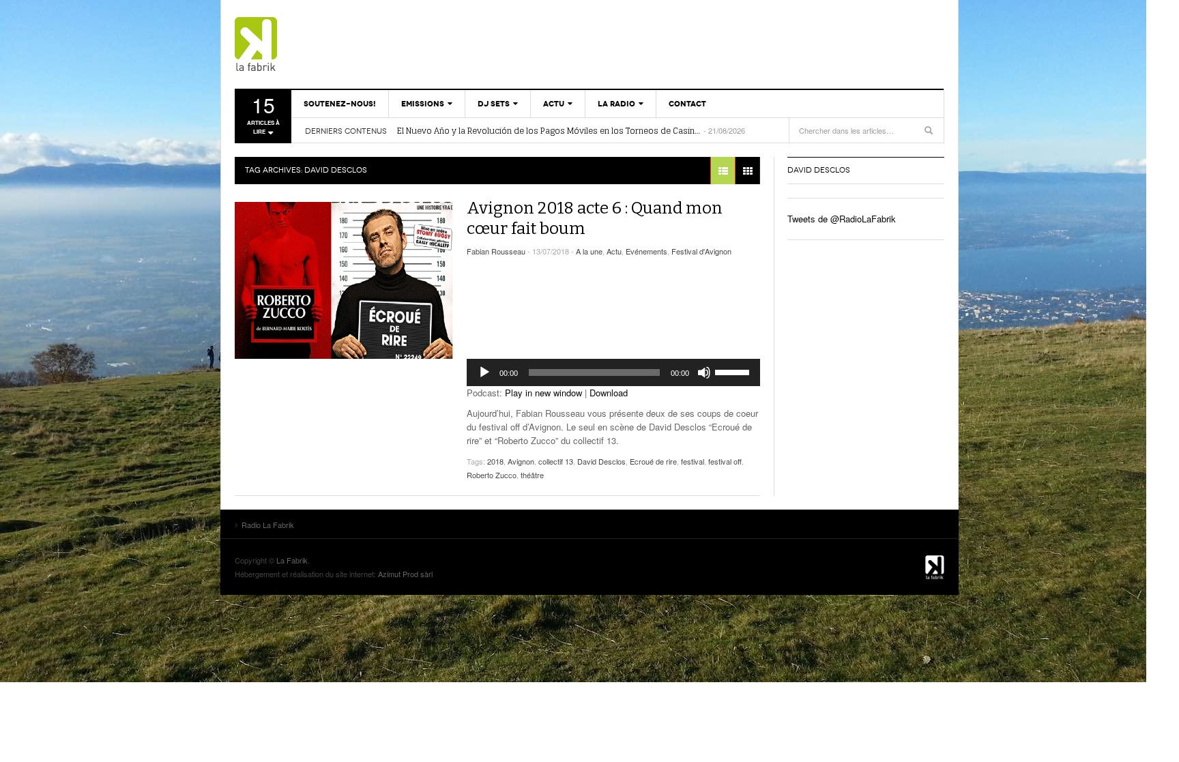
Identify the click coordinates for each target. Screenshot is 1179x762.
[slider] (734, 371)
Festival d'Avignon (701, 251)
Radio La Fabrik (313, 44)
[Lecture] (484, 372)
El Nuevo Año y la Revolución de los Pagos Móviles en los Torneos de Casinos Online (549, 131)
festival (692, 461)
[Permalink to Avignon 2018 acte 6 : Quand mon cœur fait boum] (344, 280)
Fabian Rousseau (496, 251)
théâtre (532, 474)
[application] (613, 372)
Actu (553, 103)
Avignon (521, 461)
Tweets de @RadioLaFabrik (841, 218)
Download (609, 392)
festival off (725, 461)
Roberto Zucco (491, 474)
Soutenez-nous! (340, 103)
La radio (616, 103)
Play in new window (543, 392)
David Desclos (601, 461)
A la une (589, 251)
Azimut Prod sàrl (405, 573)
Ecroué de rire (653, 461)
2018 (495, 461)
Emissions (422, 103)
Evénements (646, 251)
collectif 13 (555, 461)
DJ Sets (494, 103)
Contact (687, 103)
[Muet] (704, 372)
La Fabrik (292, 560)
